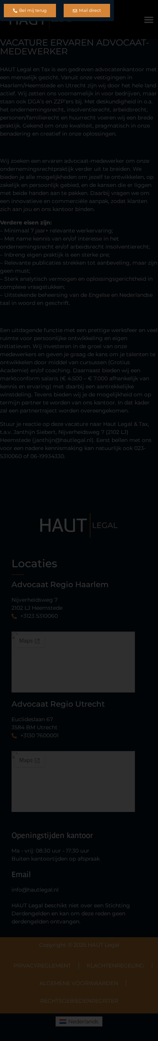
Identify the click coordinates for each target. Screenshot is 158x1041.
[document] (79, 520)
